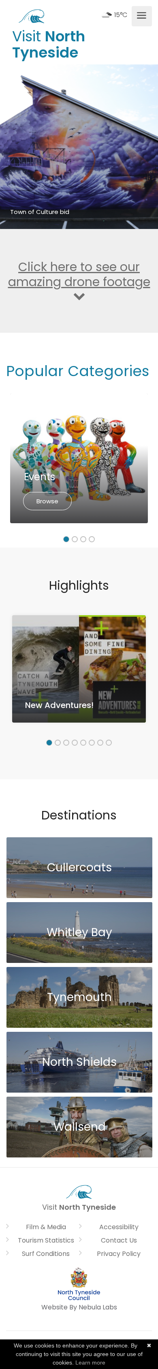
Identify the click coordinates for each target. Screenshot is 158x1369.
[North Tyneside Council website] (79, 1283)
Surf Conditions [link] (46, 1253)
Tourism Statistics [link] (46, 1240)
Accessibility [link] (119, 1227)
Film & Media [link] (46, 1227)
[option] (79, 458)
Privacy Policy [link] (119, 1253)
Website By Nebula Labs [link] (79, 1307)
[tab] (66, 539)
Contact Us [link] (119, 1240)
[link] (31, 15)
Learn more (90, 1362)
